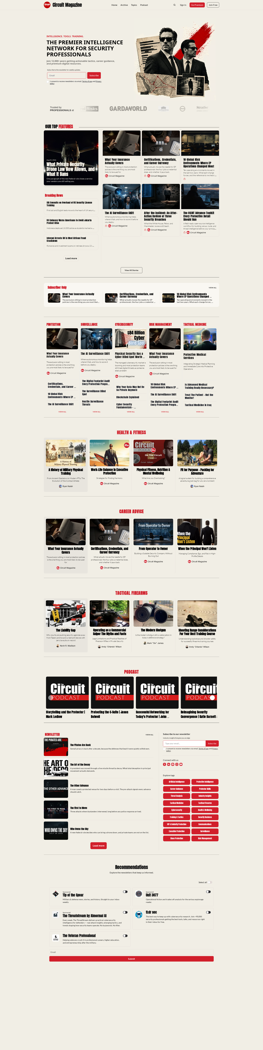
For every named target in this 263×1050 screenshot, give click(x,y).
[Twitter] (164, 764)
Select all (203, 882)
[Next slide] (212, 697)
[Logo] (47, 5)
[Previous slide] (50, 697)
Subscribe (94, 75)
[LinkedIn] (168, 764)
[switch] (210, 882)
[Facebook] (172, 764)
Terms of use (87, 81)
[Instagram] (176, 764)
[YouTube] (180, 764)
